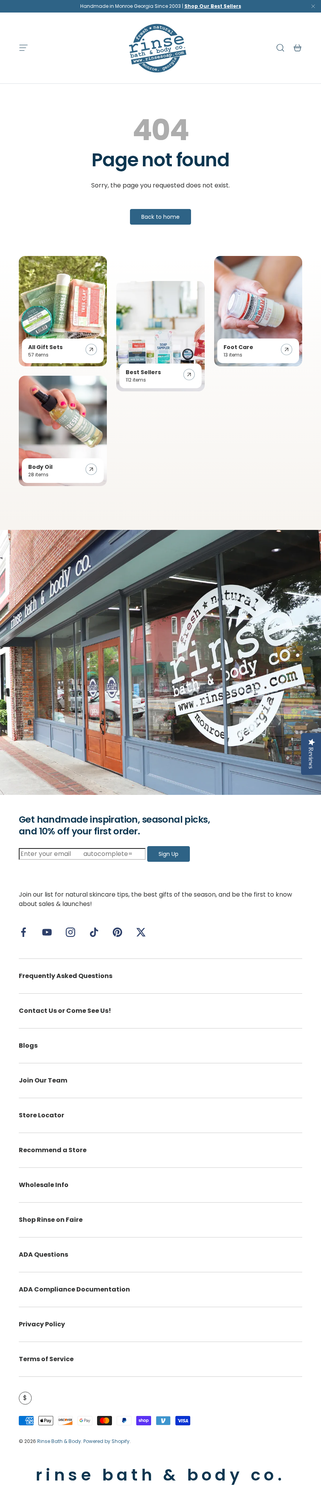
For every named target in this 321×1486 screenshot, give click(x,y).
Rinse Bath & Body (59, 1441)
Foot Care (238, 347)
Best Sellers (143, 372)
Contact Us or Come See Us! (65, 1010)
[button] (297, 47)
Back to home (160, 217)
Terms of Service (46, 1359)
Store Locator (41, 1115)
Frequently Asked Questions (65, 975)
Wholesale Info (44, 1184)
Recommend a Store (53, 1150)
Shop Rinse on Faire (51, 1219)
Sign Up (169, 854)
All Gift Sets (45, 347)
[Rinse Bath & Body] (160, 662)
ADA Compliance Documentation (74, 1289)
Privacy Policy (42, 1324)
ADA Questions (43, 1254)
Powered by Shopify (106, 1441)
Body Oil (40, 467)
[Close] (313, 8)
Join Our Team (43, 1080)
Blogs (28, 1045)
